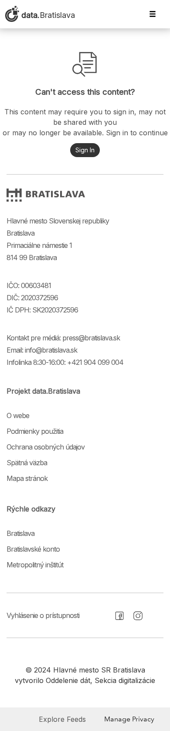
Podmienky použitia (35, 431)
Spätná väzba (27, 462)
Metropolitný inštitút (35, 564)
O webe (18, 415)
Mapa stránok (27, 478)
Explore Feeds (62, 719)
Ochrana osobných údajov (46, 447)
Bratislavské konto (33, 549)
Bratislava (20, 533)
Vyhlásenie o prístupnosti (43, 615)
